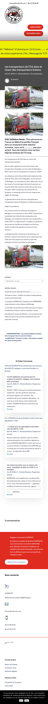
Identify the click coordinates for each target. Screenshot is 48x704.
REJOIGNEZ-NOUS (34, 33)
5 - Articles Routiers (23, 74)
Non (26, 700)
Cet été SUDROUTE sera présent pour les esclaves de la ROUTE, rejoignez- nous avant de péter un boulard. (23, 379)
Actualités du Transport (13, 682)
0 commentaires (36, 74)
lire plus (10, 409)
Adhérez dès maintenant (16, 562)
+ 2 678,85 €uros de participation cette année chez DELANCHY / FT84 (23, 428)
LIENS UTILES (35, 27)
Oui (21, 700)
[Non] (45, 697)
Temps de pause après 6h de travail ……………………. (23, 292)
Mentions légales (11, 671)
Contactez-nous (10, 668)
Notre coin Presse (11, 664)
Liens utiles (9, 686)
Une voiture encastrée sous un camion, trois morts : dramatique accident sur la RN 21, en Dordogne (22, 467)
